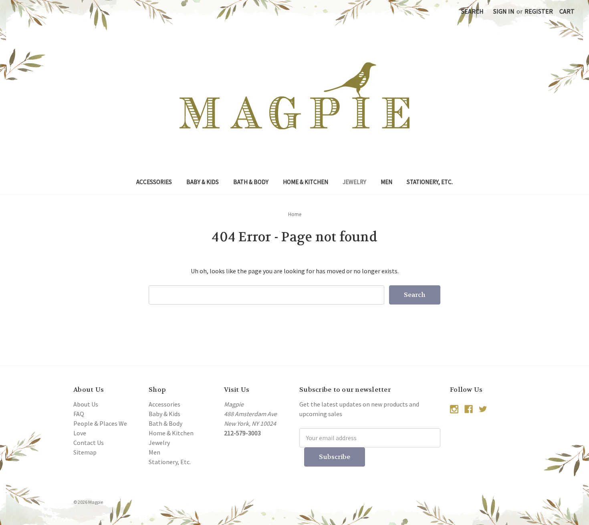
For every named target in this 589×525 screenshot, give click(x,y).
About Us (85, 404)
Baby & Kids (202, 182)
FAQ (78, 414)
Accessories (154, 182)
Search (472, 11)
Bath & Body (250, 182)
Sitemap (85, 452)
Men (386, 182)
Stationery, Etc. (430, 182)
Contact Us (88, 443)
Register (538, 11)
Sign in (503, 11)
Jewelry (354, 182)
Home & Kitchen (305, 182)
